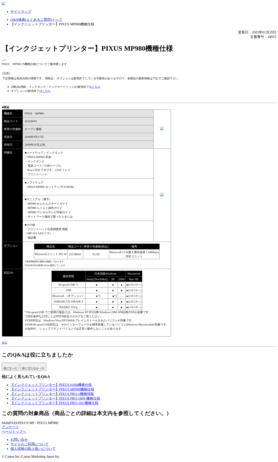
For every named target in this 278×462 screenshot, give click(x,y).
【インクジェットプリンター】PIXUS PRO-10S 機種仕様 (54, 403)
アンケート (10, 427)
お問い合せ (19, 439)
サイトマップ (20, 11)
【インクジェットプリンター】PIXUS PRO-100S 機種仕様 (55, 398)
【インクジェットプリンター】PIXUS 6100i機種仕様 (51, 385)
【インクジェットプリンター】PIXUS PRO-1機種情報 (52, 394)
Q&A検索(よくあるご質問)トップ (36, 19)
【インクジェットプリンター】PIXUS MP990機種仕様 (52, 389)
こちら (96, 86)
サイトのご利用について (29, 444)
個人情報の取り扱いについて (33, 449)
